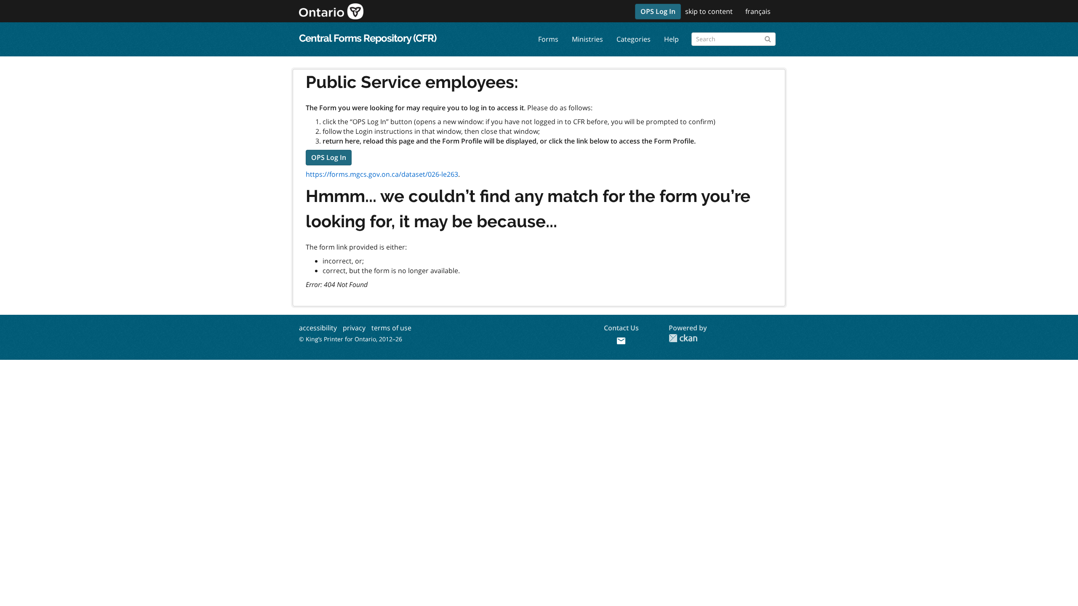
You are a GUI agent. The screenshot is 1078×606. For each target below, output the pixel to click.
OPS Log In (657, 11)
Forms (548, 39)
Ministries (587, 39)
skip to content (709, 11)
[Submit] (767, 37)
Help (671, 39)
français (758, 11)
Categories (633, 39)
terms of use (391, 327)
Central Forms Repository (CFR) (367, 38)
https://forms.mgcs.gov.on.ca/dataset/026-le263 (382, 174)
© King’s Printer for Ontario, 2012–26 (350, 339)
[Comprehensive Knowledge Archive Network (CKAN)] (683, 338)
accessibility (318, 327)
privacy (354, 327)
